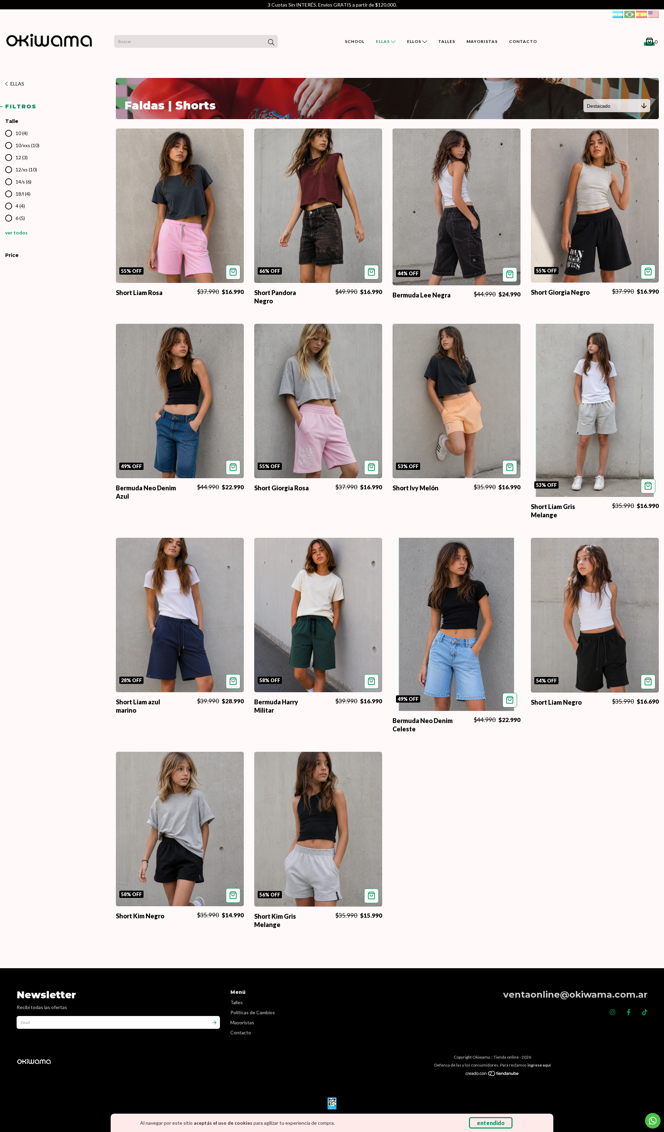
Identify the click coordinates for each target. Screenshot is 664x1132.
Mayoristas (242, 1022)
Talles (236, 1002)
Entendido (491, 1123)
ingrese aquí (539, 1065)
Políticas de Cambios (252, 1012)
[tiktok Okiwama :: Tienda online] (644, 1012)
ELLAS (383, 41)
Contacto (240, 1032)
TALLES (446, 41)
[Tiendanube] (492, 1075)
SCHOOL (355, 41)
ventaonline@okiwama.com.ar (575, 994)
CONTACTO (523, 41)
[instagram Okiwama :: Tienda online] (612, 1012)
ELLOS (414, 41)
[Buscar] (271, 42)
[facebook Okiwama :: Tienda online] (628, 1012)
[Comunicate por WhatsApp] (653, 1121)
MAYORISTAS (482, 41)
